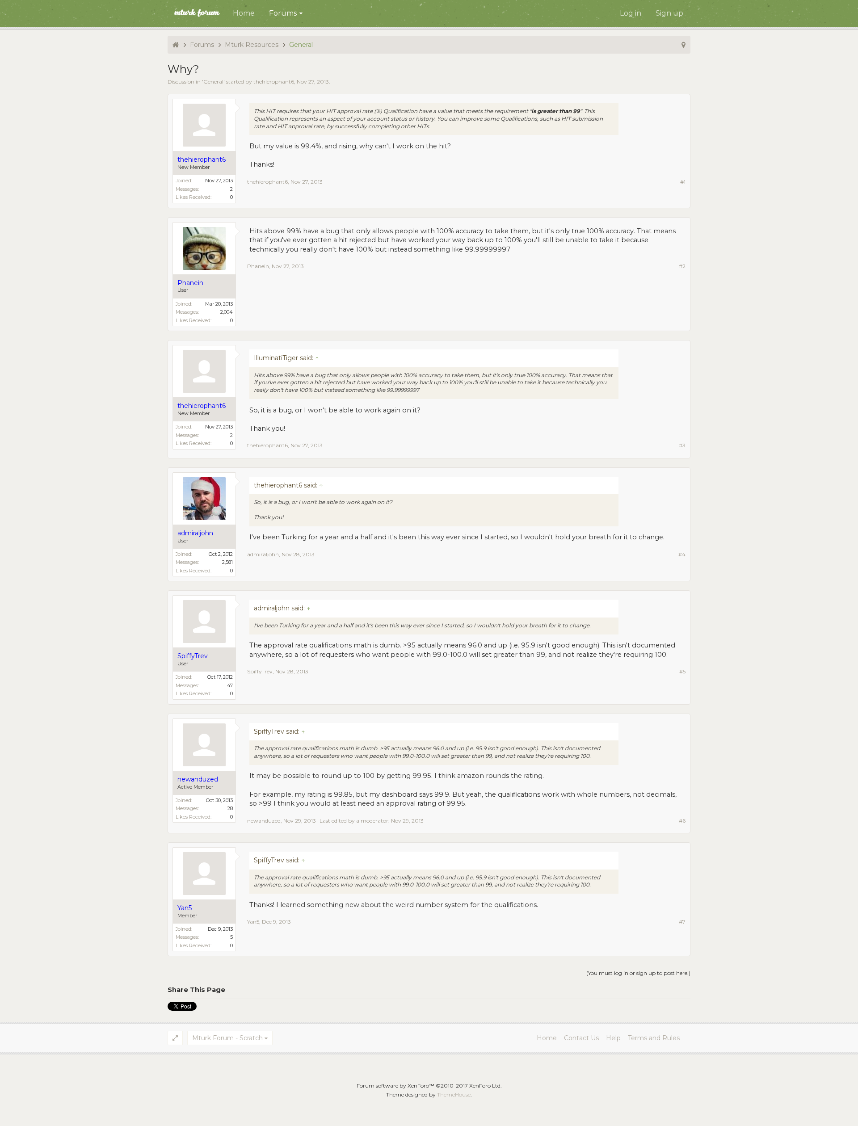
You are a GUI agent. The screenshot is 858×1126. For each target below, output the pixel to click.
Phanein (258, 266)
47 (230, 685)
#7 (682, 921)
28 (230, 808)
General (213, 81)
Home (244, 13)
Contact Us (581, 1038)
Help (613, 1038)
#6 (682, 820)
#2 (682, 266)
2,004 (226, 312)
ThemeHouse (454, 1094)
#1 (683, 181)
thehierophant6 (273, 81)
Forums (283, 13)
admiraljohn (263, 554)
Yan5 (253, 921)
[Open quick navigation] (683, 44)
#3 (682, 445)
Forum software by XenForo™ (429, 1085)
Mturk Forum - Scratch (227, 1038)
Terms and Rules (654, 1038)
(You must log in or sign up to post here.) (638, 973)
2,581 (227, 562)
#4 (682, 554)
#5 (682, 671)
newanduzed (264, 820)
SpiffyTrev (260, 671)
